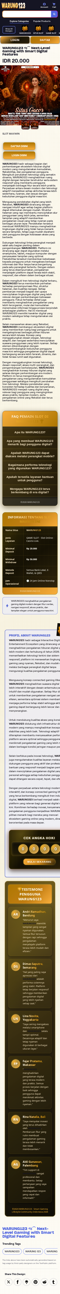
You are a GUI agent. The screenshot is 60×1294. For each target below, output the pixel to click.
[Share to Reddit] (44, 1281)
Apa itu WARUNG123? (29, 432)
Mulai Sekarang (39, 861)
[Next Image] (57, 96)
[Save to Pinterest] (35, 1281)
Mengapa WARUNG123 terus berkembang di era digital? (30, 490)
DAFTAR (45, 40)
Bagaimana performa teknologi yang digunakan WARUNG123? (30, 466)
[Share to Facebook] (17, 1281)
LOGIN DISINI (19, 155)
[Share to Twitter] (8, 1281)
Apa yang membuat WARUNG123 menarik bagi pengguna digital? (30, 442)
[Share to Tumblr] (53, 1281)
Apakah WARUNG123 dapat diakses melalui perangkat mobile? (30, 454)
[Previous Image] (2, 96)
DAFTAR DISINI (19, 146)
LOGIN (15, 40)
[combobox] (27, 14)
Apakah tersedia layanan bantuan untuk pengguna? (30, 478)
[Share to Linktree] (26, 1281)
